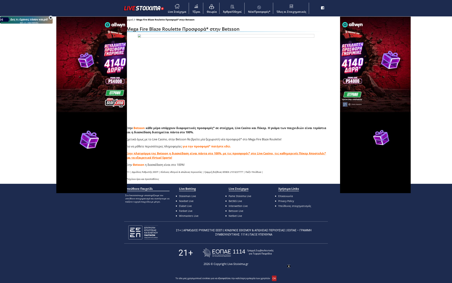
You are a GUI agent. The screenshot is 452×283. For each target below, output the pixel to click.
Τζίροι (196, 11)
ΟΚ (274, 278)
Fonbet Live (185, 211)
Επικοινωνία (285, 196)
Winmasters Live (188, 216)
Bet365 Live (235, 201)
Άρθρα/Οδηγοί (232, 11)
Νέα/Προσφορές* (259, 11)
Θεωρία (212, 11)
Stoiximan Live (187, 196)
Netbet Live (235, 216)
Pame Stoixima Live (240, 196)
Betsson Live (236, 211)
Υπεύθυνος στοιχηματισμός (294, 206)
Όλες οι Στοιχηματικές (291, 11)
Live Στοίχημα (177, 11)
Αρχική (129, 19)
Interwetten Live (238, 206)
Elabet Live (185, 206)
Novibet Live (186, 201)
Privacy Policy (286, 201)
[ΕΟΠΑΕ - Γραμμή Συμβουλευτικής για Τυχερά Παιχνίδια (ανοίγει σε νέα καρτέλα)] (238, 252)
